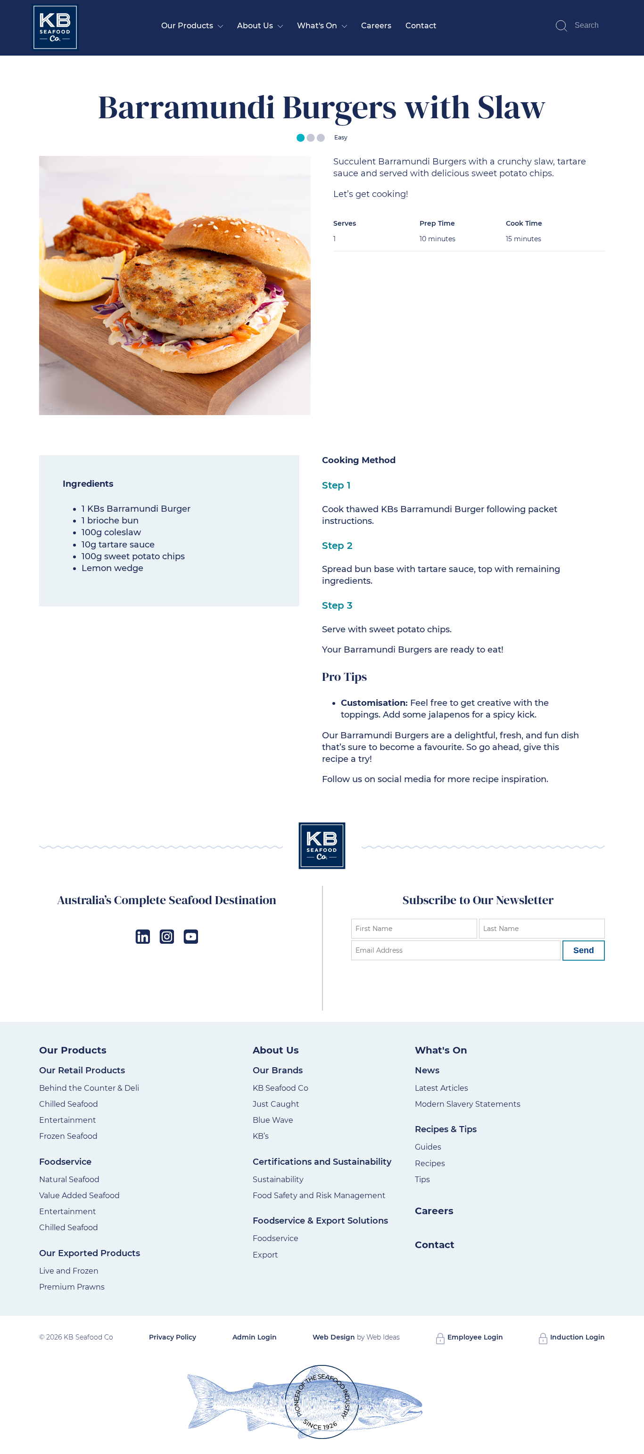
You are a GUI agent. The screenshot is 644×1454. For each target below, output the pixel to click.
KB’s (261, 1136)
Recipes (430, 1163)
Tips (422, 1179)
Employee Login (474, 1337)
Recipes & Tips (446, 1129)
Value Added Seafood (79, 1195)
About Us (255, 25)
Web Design (334, 1337)
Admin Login (254, 1337)
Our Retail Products (82, 1070)
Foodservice (65, 1162)
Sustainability (278, 1179)
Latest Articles (441, 1088)
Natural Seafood (69, 1179)
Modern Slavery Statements (467, 1104)
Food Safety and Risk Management (319, 1195)
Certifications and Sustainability (322, 1162)
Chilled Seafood (68, 1104)
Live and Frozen (69, 1270)
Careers (376, 25)
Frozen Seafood (68, 1136)
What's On (317, 25)
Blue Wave (273, 1120)
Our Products (187, 25)
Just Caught (276, 1104)
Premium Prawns (72, 1286)
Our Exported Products (89, 1253)
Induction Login (576, 1337)
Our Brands (278, 1070)
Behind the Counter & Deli (89, 1088)
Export (265, 1254)
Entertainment (67, 1120)
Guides (428, 1147)
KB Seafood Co (280, 1088)
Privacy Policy (172, 1337)
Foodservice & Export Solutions (320, 1221)
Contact (421, 25)
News (427, 1070)
